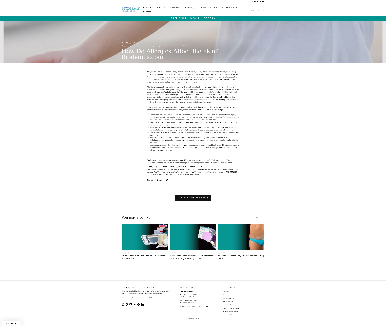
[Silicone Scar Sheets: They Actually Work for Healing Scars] (241, 237)
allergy (129, 46)
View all (258, 217)
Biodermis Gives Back (230, 315)
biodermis (134, 46)
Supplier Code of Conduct (231, 308)
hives (157, 46)
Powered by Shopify (193, 318)
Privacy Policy (228, 305)
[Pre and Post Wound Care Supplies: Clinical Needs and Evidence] (145, 237)
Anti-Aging (189, 7)
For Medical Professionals (210, 7)
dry (147, 46)
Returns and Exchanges (231, 311)
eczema (150, 46)
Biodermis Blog (132, 43)
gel (154, 46)
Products (147, 7)
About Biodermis (228, 298)
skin (171, 46)
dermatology (141, 46)
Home (124, 43)
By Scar (159, 7)
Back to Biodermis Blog (194, 198)
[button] (11, 323)
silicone (167, 46)
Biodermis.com (153, 162)
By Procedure (174, 7)
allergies (124, 46)
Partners (147, 11)
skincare (174, 46)
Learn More (231, 7)
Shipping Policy (228, 301)
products (161, 46)
